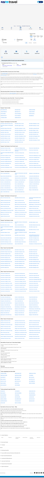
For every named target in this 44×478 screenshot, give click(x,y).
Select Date (24, 64)
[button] (34, 39)
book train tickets (5, 73)
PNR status (35, 74)
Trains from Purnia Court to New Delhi (7, 367)
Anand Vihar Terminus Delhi (7, 65)
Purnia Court (19, 65)
